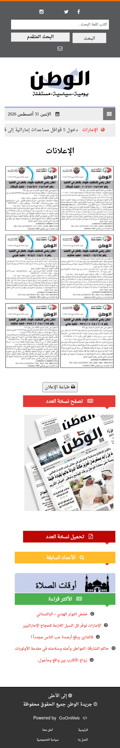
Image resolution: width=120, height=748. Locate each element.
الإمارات (97, 130)
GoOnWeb (69, 718)
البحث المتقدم (40, 37)
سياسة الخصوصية (47, 739)
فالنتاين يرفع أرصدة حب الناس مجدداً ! (62, 637)
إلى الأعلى (58, 696)
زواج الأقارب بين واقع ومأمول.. (62, 660)
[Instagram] (41, 12)
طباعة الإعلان (58, 387)
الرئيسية (83, 730)
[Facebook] (78, 12)
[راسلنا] (60, 48)
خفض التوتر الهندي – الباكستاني (62, 614)
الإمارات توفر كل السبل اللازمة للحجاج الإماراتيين (62, 625)
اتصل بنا (83, 739)
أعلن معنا (47, 730)
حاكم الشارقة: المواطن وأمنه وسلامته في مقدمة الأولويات (62, 648)
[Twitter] (66, 12)
